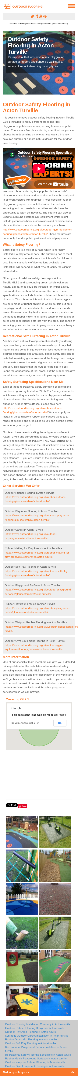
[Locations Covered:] (4, 5)
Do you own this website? (25, 723)
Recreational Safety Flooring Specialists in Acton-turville (38, 1054)
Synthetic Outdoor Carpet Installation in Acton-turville (36, 1035)
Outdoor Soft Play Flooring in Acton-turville (30, 1043)
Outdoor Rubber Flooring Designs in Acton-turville (35, 1028)
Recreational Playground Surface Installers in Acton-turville (36, 1049)
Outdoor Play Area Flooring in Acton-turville (31, 1031)
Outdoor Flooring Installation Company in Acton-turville (37, 1024)
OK (60, 723)
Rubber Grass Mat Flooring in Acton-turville (31, 1039)
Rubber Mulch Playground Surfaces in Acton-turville (36, 1058)
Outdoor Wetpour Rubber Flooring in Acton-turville (35, 1062)
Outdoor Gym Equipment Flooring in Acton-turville (35, 1066)
